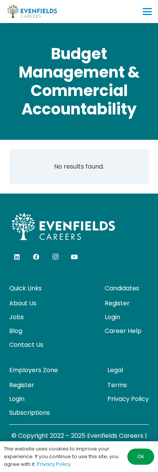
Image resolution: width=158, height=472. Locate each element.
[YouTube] (74, 257)
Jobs (16, 317)
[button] (147, 11)
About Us (22, 303)
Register (117, 303)
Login (112, 317)
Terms (117, 385)
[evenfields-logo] (32, 11)
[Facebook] (36, 257)
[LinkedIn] (17, 257)
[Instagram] (55, 257)
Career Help (123, 330)
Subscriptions (29, 412)
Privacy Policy (128, 398)
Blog (15, 330)
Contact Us (26, 344)
